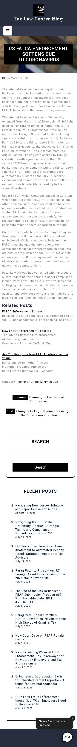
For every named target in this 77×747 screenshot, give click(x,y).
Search (40, 441)
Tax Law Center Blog (38, 18)
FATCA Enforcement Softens (22, 311)
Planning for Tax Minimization (37, 381)
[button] (67, 737)
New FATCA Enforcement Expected (26, 331)
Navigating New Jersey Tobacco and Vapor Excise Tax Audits (39, 507)
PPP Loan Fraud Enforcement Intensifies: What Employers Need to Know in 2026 (40, 700)
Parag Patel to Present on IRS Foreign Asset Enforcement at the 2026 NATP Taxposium (40, 574)
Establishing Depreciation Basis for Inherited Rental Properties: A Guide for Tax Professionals (40, 680)
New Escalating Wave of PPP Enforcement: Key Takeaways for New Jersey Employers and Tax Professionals (39, 658)
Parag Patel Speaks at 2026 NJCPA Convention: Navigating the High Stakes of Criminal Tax (40, 618)
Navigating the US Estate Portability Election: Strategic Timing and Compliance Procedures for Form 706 (37, 527)
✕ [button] (73, 718)
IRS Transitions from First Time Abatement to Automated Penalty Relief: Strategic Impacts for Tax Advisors (39, 552)
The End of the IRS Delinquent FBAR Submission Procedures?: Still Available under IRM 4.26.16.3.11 (38, 596)
